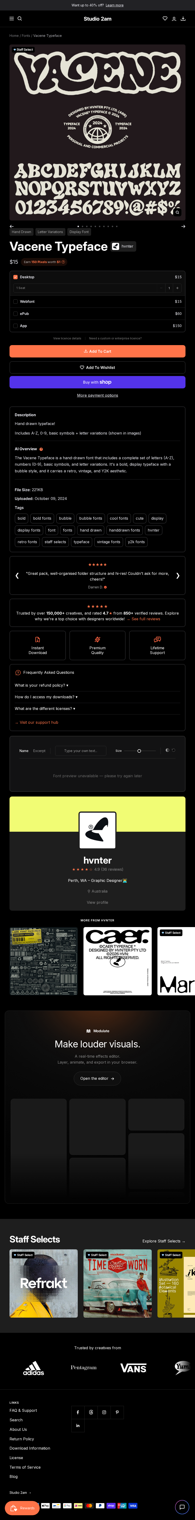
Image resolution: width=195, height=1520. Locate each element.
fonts (67, 530)
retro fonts (27, 541)
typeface (81, 541)
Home (14, 36)
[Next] (183, 226)
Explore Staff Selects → (163, 1241)
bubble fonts (90, 518)
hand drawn (91, 530)
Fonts (26, 36)
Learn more (115, 5)
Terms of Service (25, 1467)
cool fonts (119, 518)
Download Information (30, 1448)
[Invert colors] (167, 751)
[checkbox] (97, 277)
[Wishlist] (165, 18)
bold (21, 518)
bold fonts (42, 518)
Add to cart (100, 351)
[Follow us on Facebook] (77, 1412)
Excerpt (39, 751)
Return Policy (22, 1439)
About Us (18, 1429)
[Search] (20, 18)
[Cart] (183, 18)
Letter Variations (50, 232)
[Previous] (12, 226)
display (157, 518)
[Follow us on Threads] (91, 1412)
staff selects (55, 541)
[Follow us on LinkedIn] (77, 1425)
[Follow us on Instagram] (104, 1412)
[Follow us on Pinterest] (117, 1412)
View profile (97, 902)
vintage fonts (108, 541)
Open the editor (97, 1078)
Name (24, 751)
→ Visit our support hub (36, 722)
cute (140, 518)
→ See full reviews (143, 618)
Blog (14, 1476)
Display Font (79, 232)
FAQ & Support (23, 1410)
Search (16, 1419)
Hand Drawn (21, 232)
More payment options (97, 395)
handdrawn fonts (124, 530)
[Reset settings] (174, 751)
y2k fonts (136, 541)
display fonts (29, 530)
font (51, 530)
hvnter (154, 530)
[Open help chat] (182, 1507)
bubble (65, 518)
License (16, 1457)
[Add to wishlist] (71, 933)
